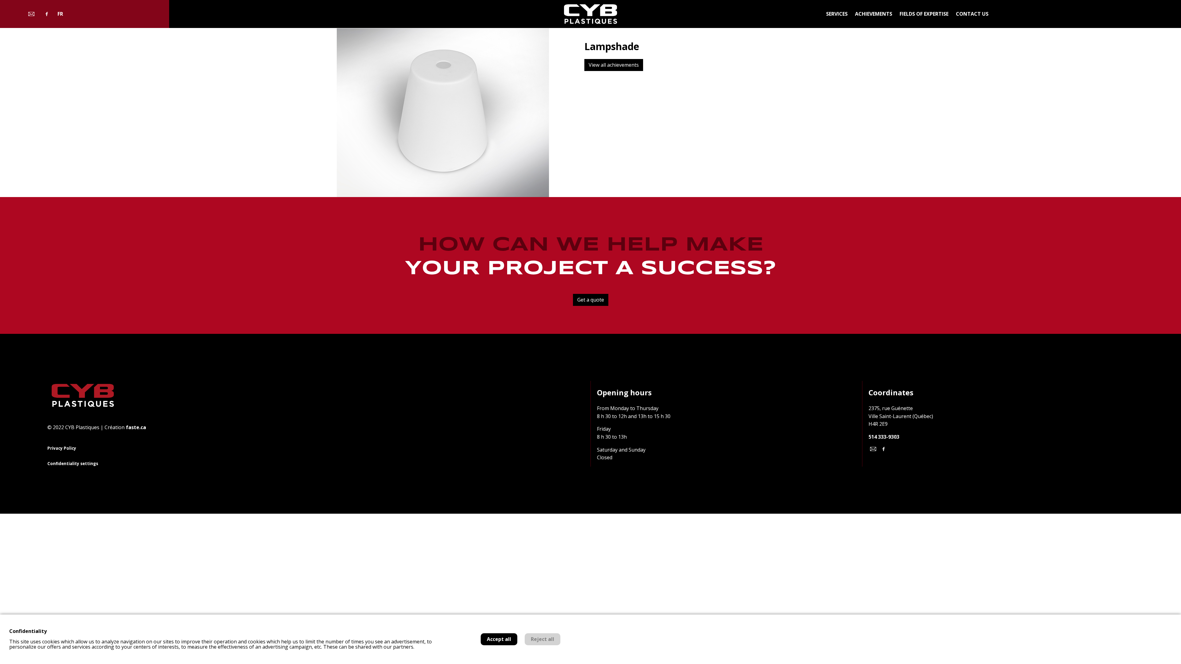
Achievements (873, 13)
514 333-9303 (884, 436)
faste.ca (136, 427)
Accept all (499, 639)
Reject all (542, 639)
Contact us (972, 13)
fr (60, 14)
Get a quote (590, 299)
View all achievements (614, 64)
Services (837, 13)
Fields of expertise (924, 13)
